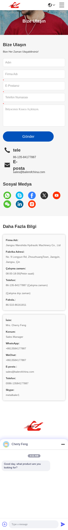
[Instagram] (34, 204)
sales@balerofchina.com (29, 172)
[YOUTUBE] (58, 195)
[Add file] (4, 524)
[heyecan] (46, 195)
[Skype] (21, 195)
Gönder (28, 136)
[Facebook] (34, 195)
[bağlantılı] (21, 204)
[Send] (63, 524)
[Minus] (63, 444)
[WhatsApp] (9, 195)
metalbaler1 (12, 395)
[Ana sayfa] (34, 430)
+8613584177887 (16, 348)
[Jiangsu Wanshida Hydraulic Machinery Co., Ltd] (15, 5)
